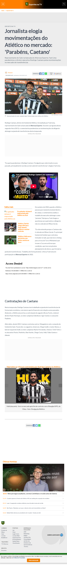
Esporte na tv (10, 10)
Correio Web (16, 535)
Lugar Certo (16, 534)
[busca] (64, 4)
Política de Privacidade (19, 557)
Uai (13, 530)
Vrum (14, 532)
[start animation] (9, 372)
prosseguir (33, 560)
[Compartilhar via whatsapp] (46, 74)
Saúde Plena (16, 541)
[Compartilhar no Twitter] (43, 74)
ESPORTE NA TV (10, 26)
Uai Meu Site (27, 537)
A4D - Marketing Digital (26, 533)
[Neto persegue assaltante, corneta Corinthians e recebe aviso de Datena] (33, 477)
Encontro (3, 550)
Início (2, 10)
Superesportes (17, 537)
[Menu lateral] (3, 4)
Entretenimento (17, 539)
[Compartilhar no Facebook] (40, 74)
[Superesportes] (26, 4)
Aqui (2, 534)
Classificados (16, 543)
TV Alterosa (4, 544)
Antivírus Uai (27, 543)
